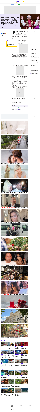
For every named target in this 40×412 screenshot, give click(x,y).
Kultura (30, 4)
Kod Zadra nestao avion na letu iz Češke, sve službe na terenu (34, 51)
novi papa (16, 109)
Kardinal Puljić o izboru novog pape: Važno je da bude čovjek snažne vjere (24, 356)
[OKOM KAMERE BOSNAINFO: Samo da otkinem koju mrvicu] (18, 390)
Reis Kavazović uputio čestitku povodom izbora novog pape (17, 365)
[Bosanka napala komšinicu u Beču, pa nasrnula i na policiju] (18, 352)
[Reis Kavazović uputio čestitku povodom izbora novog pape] (18, 361)
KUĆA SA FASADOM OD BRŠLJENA (11, 376)
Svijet (17, 4)
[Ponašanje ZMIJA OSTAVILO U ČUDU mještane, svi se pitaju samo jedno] (11, 381)
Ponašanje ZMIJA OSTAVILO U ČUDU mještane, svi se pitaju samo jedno (11, 386)
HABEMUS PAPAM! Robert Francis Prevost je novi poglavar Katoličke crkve (11, 365)
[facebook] (35, 1)
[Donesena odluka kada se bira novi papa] (4, 344)
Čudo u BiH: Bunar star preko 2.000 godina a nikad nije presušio (18, 386)
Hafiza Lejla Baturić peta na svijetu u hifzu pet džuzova (11, 395)
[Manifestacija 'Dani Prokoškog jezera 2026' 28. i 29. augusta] (18, 372)
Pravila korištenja (9, 409)
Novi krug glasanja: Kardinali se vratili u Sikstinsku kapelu (17, 348)
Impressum (3, 409)
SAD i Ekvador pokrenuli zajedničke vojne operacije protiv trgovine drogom (35, 74)
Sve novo (38, 79)
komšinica (13, 109)
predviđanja (20, 109)
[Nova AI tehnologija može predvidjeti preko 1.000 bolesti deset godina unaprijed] (4, 361)
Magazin (26, 4)
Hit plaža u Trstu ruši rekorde (24, 394)
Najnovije (4, 4)
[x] (36, 1)
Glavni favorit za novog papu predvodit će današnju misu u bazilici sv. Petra (11, 356)
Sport (18, 4)
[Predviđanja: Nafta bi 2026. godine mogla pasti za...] (11, 344)
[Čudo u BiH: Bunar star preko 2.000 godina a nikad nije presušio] (18, 381)
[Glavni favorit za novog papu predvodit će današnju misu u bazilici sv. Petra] (11, 352)
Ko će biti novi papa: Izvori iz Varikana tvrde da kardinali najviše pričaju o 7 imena (4, 356)
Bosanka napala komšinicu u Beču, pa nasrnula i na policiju (17, 356)
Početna (1, 4)
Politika (8, 4)
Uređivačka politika (14, 409)
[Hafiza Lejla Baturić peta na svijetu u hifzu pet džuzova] (11, 390)
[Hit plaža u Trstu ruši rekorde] (24, 390)
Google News (20, 107)
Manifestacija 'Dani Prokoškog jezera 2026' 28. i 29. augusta (18, 377)
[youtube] (38, 1)
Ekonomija (21, 4)
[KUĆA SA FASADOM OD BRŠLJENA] (11, 372)
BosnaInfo (3, 31)
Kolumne (35, 4)
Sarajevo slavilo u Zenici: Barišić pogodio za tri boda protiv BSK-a (34, 62)
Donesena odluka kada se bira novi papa (4, 347)
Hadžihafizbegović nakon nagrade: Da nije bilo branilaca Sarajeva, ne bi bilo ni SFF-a (35, 70)
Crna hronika (10, 5)
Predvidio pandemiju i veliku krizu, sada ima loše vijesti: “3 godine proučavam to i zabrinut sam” (11, 45)
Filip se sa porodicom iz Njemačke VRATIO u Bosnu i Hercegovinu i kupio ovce (4, 395)
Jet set (28, 5)
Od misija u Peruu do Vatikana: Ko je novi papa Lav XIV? (11, 42)
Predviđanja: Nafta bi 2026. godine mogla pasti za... (11, 348)
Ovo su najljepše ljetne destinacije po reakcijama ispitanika (4, 377)
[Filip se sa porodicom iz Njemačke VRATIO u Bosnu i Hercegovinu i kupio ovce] (4, 390)
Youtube (30, 405)
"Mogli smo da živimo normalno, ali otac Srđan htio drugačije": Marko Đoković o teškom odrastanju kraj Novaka (24, 377)
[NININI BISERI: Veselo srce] (24, 381)
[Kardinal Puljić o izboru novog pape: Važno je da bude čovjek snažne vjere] (24, 352)
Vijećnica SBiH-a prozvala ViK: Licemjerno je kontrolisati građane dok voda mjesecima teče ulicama (35, 57)
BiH (5, 4)
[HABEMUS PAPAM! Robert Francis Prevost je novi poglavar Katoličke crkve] (11, 361)
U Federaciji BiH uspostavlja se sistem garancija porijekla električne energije (35, 65)
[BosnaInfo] (20, 2)
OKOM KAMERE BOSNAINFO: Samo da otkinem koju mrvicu (17, 395)
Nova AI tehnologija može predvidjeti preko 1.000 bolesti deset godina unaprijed (4, 365)
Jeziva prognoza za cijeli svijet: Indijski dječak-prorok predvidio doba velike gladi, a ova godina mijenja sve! (24, 365)
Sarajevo (24, 4)
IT (1, 363)
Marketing (6, 409)
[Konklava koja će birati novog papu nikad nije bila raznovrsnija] (24, 344)
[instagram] (37, 1)
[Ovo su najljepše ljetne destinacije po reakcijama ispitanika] (4, 372)
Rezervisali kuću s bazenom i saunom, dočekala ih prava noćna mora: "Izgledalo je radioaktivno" (4, 386)
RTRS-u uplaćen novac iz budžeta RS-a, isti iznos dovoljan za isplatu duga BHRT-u (35, 77)
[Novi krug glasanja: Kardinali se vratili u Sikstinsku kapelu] (18, 344)
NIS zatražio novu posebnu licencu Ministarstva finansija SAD (35, 60)
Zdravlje (13, 4)
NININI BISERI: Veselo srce (24, 385)
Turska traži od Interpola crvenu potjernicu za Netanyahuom (34, 67)
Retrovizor (38, 4)
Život (32, 4)
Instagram (31, 404)
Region (15, 4)
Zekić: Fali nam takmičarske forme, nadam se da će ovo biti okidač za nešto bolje (35, 54)
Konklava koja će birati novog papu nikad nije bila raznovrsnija (24, 348)
